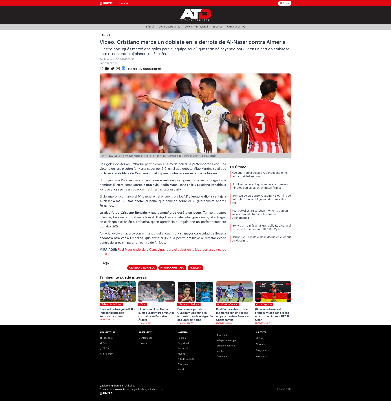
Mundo (181, 354)
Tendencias (223, 335)
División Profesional (196, 27)
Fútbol (150, 27)
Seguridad (183, 343)
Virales (220, 351)
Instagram (107, 354)
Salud (181, 369)
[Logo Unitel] (195, 14)
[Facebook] (107, 68)
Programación (263, 350)
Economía (183, 364)
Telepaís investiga (226, 340)
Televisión (122, 3)
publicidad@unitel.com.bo (148, 389)
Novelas (260, 344)
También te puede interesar (124, 277)
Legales (143, 343)
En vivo (286, 3)
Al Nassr (195, 268)
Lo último (238, 167)
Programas (262, 356)
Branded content (226, 346)
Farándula (222, 356)
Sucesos (217, 27)
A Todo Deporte (186, 359)
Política (182, 338)
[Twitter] (112, 68)
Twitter (106, 343)
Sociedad (183, 348)
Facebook (107, 338)
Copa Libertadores (169, 27)
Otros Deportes (236, 27)
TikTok (105, 348)
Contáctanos (145, 338)
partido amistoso (172, 268)
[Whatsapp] (101, 68)
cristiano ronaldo (142, 268)
